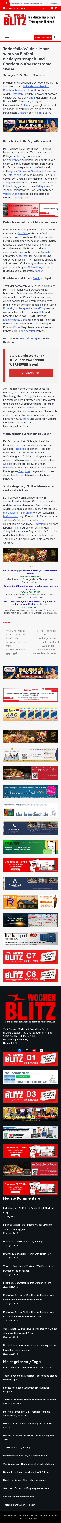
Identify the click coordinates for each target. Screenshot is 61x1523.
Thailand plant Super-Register (19, 1504)
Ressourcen (10, 467)
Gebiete (7, 463)
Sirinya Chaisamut (34, 75)
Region (37, 112)
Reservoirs (51, 171)
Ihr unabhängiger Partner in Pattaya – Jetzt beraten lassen (30, 572)
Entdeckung (10, 186)
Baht (26, 418)
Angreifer (46, 252)
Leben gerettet (26, 331)
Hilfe (41, 312)
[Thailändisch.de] (30, 1083)
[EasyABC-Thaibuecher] (30, 720)
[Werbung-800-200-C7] (30, 963)
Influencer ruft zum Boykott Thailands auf (25, 1455)
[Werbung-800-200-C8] (30, 981)
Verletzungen (11, 193)
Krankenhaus (11, 319)
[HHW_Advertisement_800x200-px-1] (30, 1138)
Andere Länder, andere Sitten (18, 1496)
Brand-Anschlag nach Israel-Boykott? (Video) (27, 1367)
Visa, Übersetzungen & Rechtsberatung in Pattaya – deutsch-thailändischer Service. (30, 602)
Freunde (8, 308)
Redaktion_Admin (12, 1295)
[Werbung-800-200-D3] (30, 1101)
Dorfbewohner (12, 159)
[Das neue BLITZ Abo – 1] (30, 871)
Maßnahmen (10, 516)
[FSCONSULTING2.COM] (30, 760)
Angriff (32, 90)
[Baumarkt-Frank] (30, 907)
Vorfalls (23, 233)
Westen (7, 623)
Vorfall (31, 97)
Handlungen (17, 475)
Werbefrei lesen (43, 37)
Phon (16, 327)
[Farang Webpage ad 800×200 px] (30, 779)
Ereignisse (24, 471)
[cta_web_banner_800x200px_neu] (30, 797)
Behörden (28, 452)
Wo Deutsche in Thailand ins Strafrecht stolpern (28, 1464)
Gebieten (23, 112)
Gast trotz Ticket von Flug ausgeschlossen (26, 1488)
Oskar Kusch (10, 1328)
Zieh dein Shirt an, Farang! (29, 1241)
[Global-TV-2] (30, 926)
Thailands (20, 448)
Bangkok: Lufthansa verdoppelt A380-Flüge (26, 1472)
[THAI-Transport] (30, 944)
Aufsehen (26, 105)
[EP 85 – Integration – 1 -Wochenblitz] (30, 1120)
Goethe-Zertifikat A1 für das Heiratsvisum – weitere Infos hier (30, 587)
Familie (31, 407)
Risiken (17, 505)
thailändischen (31, 86)
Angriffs (38, 308)
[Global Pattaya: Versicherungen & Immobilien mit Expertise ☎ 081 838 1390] (30, 215)
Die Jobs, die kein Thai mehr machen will (24, 1480)
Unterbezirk (14, 175)
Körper (39, 270)
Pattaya (40, 186)
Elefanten (17, 93)
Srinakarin (24, 171)
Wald (27, 300)
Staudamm (37, 171)
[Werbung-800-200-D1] (30, 1064)
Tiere (18, 527)
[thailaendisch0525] (30, 815)
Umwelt (38, 523)
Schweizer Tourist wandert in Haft (33, 1253)
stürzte (23, 255)
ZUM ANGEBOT (31, 373)
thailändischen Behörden (18, 512)
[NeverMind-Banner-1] (30, 834)
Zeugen (23, 308)
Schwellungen (36, 267)
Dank (23, 319)
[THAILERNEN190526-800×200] (30, 131)
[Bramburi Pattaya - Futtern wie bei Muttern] (30, 561)
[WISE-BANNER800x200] (30, 852)
